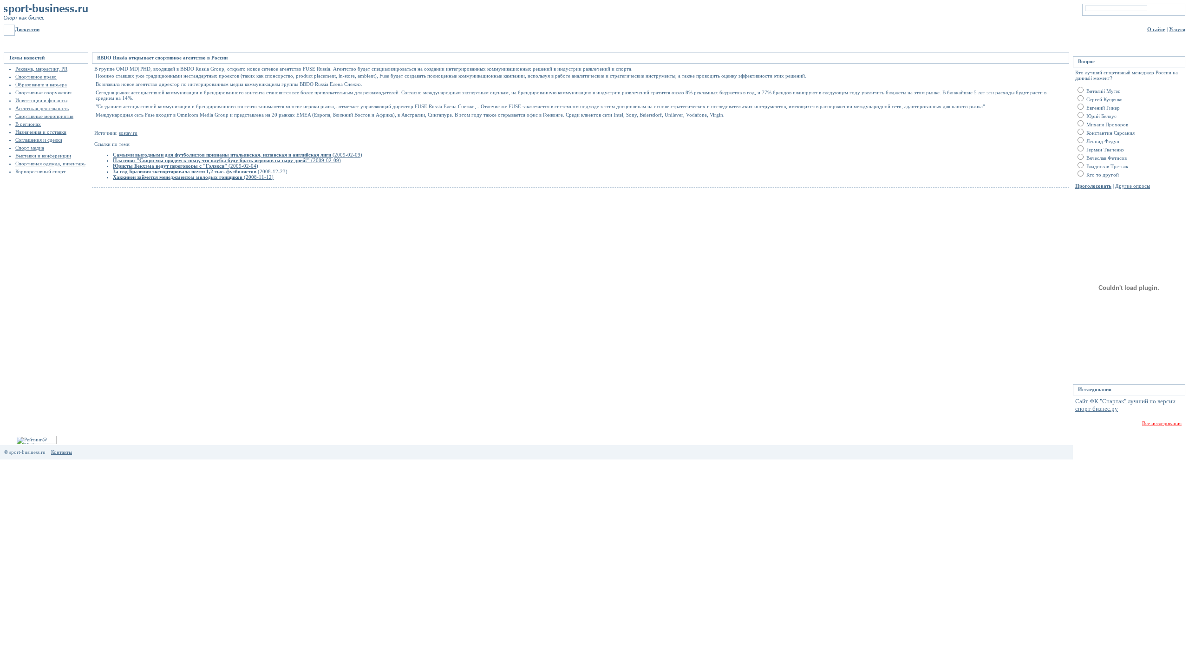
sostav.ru (128, 133)
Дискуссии (27, 29)
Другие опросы (1132, 186)
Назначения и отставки (40, 132)
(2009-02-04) (185, 166)
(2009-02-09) (237, 154)
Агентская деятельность (42, 108)
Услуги (1177, 29)
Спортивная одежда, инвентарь (50, 163)
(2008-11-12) (193, 177)
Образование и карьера (41, 84)
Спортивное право (36, 76)
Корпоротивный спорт (40, 171)
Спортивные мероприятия (44, 116)
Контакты (61, 452)
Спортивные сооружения (43, 92)
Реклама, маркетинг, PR (41, 69)
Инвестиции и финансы (41, 100)
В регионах (28, 124)
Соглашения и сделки (38, 140)
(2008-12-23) (200, 171)
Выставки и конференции (43, 155)
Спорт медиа (29, 148)
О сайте (1156, 29)
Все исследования (1162, 423)
